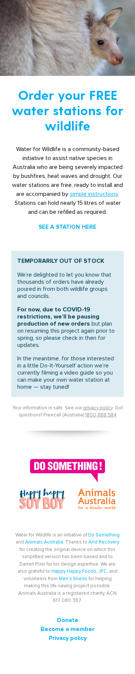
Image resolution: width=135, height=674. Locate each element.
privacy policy (97, 408)
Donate (67, 620)
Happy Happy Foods (73, 571)
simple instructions (94, 194)
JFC (103, 571)
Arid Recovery (103, 542)
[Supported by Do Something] (67, 468)
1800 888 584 (101, 415)
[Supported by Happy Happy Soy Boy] (42, 502)
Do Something (104, 535)
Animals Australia (44, 542)
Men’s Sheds (73, 578)
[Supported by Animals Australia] (97, 502)
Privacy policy (68, 638)
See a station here (68, 227)
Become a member (67, 629)
